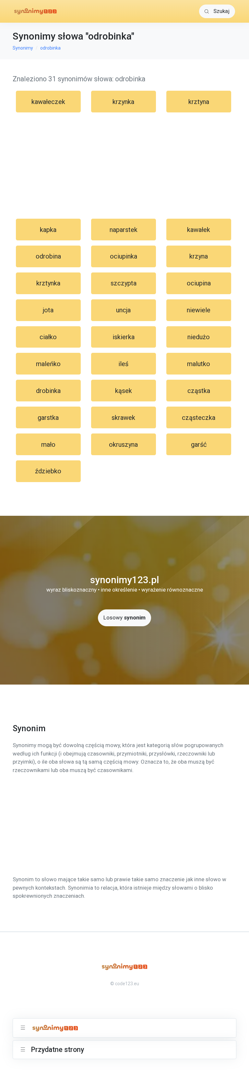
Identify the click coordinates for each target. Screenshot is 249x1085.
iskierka (124, 337)
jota (48, 310)
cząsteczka (198, 417)
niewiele (198, 310)
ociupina (199, 283)
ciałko (48, 337)
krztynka (48, 283)
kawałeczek (48, 102)
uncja (123, 310)
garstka (48, 417)
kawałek (198, 230)
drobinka (48, 391)
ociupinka (123, 256)
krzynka (123, 102)
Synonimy (23, 48)
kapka (48, 230)
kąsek (123, 391)
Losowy (124, 617)
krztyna (198, 102)
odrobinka (50, 48)
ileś (123, 364)
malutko (198, 364)
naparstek (123, 230)
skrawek (123, 417)
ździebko (48, 471)
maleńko (48, 364)
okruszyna (123, 444)
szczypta (123, 283)
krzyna (198, 256)
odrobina (48, 256)
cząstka (198, 391)
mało (48, 444)
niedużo (198, 337)
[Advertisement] (124, 165)
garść (199, 444)
